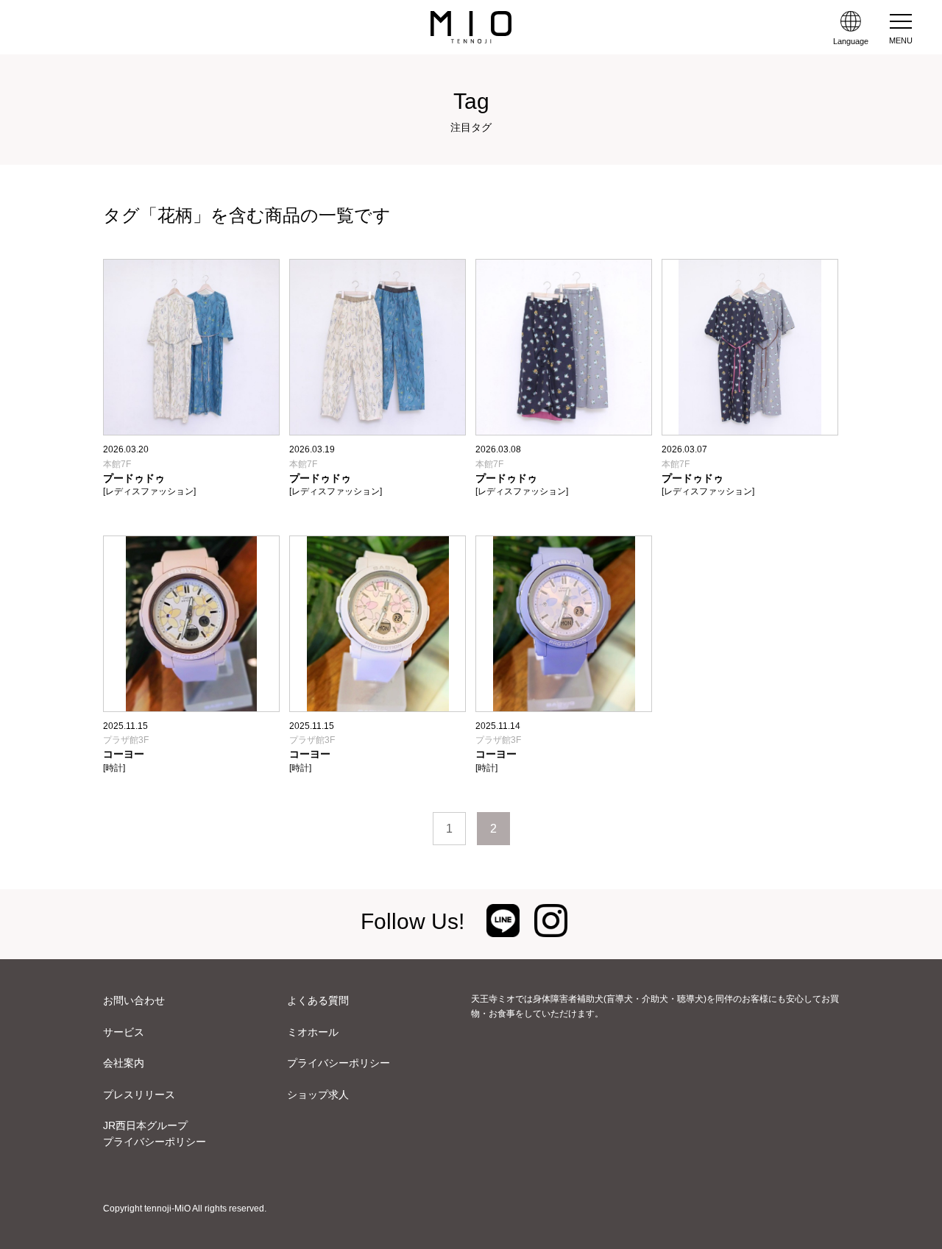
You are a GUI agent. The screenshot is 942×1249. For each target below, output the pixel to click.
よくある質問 (318, 1000)
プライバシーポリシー (338, 1063)
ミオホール (313, 1032)
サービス (123, 1032)
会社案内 (123, 1063)
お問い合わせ (134, 1000)
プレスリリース (139, 1094)
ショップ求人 (318, 1094)
